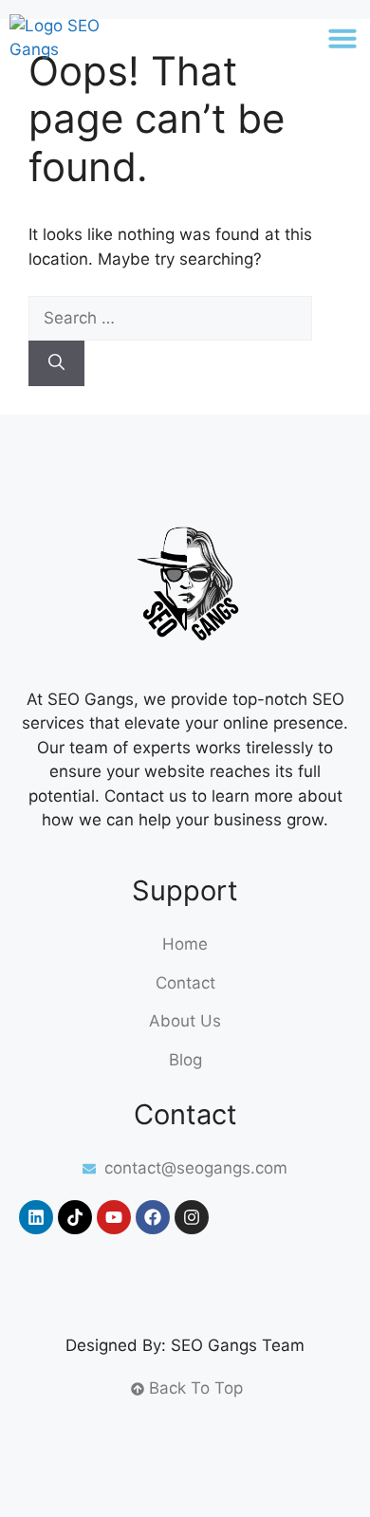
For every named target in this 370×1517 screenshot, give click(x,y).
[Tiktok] (75, 1217)
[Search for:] (170, 317)
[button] (342, 38)
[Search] (56, 363)
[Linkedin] (36, 1217)
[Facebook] (153, 1217)
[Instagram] (192, 1217)
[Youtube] (114, 1217)
